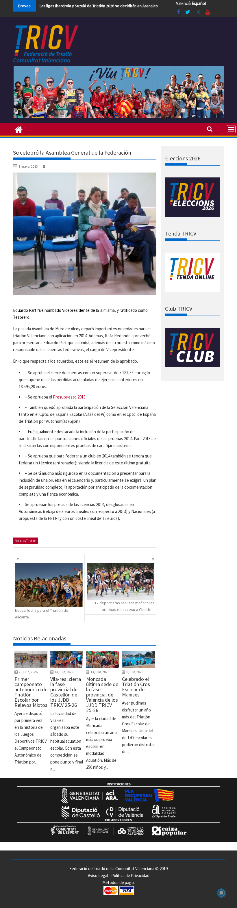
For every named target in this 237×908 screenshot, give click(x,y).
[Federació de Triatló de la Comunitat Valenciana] (18, 128)
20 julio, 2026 (28, 672)
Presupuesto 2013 (69, 397)
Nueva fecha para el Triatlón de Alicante (41, 613)
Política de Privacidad (130, 875)
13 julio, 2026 (64, 672)
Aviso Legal (98, 875)
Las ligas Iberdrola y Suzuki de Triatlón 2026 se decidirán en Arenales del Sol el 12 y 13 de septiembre (127, 5)
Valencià (183, 3)
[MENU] (231, 129)
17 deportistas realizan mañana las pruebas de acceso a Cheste (124, 606)
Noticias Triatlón (25, 541)
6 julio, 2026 (134, 672)
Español (199, 3)
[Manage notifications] (221, 893)
